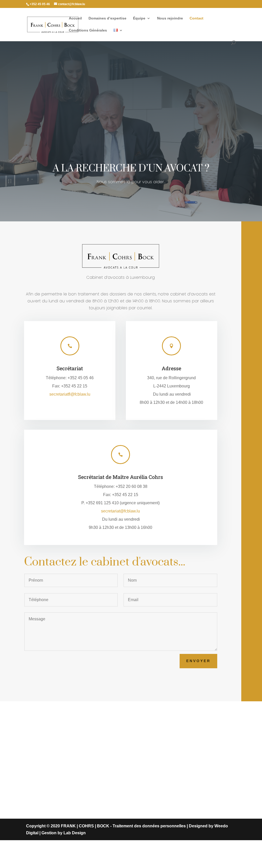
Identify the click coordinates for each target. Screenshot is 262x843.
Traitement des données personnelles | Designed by (163, 826)
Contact (196, 18)
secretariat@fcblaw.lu (120, 511)
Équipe (139, 18)
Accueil (75, 18)
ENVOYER (198, 661)
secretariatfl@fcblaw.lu (69, 394)
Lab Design (74, 833)
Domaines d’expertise (107, 18)
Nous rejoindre (170, 18)
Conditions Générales (88, 30)
